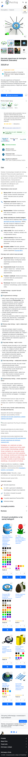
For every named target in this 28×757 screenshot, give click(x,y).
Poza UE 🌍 (23, 139)
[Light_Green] (3, 562)
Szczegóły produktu (8, 506)
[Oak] (8, 553)
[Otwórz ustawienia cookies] (2, 733)
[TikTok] (16, 732)
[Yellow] (8, 557)
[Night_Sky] (8, 562)
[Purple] (8, 564)
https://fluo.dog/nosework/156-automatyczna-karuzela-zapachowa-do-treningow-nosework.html (13, 440)
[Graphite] (8, 548)
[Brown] (3, 553)
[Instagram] (14, 732)
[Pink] (5, 693)
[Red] (8, 555)
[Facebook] (11, 732)
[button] (23, 2)
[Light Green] (3, 693)
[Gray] (3, 550)
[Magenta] (3, 566)
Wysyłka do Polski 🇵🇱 (5, 139)
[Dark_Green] (8, 560)
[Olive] (3, 560)
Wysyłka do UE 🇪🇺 (14, 139)
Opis (2, 167)
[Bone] (3, 555)
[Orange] (3, 557)
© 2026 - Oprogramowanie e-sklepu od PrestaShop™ (14, 754)
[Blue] (3, 564)
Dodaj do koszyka (12, 95)
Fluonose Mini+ (19, 250)
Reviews (4, 511)
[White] (8, 550)
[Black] (3, 548)
